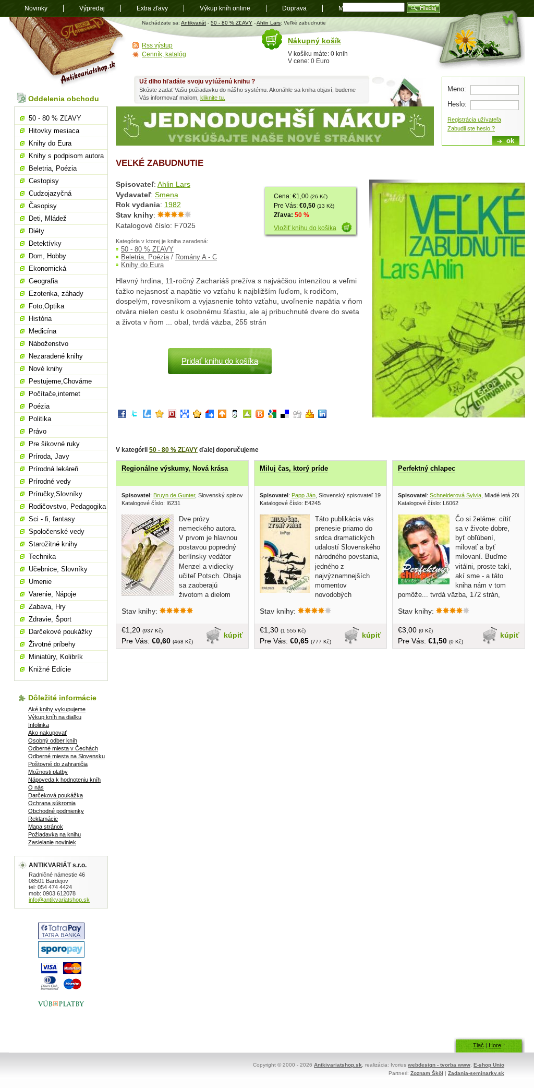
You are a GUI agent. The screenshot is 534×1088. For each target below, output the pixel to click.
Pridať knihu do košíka (219, 360)
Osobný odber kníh (52, 740)
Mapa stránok (45, 826)
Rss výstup (157, 45)
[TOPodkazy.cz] (184, 416)
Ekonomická (47, 268)
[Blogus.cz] (260, 416)
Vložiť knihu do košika (305, 228)
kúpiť (233, 635)
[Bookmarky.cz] (172, 416)
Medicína (42, 331)
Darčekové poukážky (60, 632)
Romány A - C (196, 257)
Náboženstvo (48, 344)
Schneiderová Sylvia (455, 495)
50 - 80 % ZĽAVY (231, 23)
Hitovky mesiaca (54, 131)
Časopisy (43, 206)
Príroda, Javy (49, 456)
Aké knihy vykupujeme (57, 709)
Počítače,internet (54, 394)
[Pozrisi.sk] (234, 416)
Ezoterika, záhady (56, 293)
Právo (37, 431)
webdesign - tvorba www (439, 1065)
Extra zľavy (152, 8)
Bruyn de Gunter (174, 495)
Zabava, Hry (47, 607)
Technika (42, 556)
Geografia (43, 281)
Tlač (478, 1045)
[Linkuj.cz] (147, 416)
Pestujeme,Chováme (60, 381)
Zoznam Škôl (426, 1073)
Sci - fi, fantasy (52, 519)
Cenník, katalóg (164, 54)
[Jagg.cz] (159, 416)
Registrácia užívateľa (474, 119)
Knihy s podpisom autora (66, 156)
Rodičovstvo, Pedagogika (67, 506)
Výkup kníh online (225, 8)
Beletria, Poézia (145, 257)
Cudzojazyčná (50, 193)
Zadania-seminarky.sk (476, 1073)
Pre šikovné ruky (54, 444)
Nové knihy (46, 369)
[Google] (272, 416)
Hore (495, 1045)
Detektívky (45, 243)
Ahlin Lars (269, 23)
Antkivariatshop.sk (338, 1065)
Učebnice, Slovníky (58, 569)
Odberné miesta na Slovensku (66, 756)
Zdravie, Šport (50, 619)
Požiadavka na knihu (54, 834)
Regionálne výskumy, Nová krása (175, 468)
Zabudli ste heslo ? (471, 128)
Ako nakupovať (47, 733)
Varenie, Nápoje (52, 594)
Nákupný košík (314, 41)
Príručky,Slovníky (55, 494)
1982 (172, 204)
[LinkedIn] (322, 416)
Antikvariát (193, 23)
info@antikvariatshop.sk (59, 899)
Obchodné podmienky (56, 811)
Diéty (36, 231)
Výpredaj (92, 8)
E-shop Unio (489, 1065)
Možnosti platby (48, 772)
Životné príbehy (52, 644)
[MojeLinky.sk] (197, 416)
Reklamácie (43, 819)
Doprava (294, 8)
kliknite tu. (212, 97)
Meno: (456, 89)
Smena (166, 194)
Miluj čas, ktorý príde (294, 468)
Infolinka (38, 725)
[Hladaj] (423, 8)
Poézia (39, 406)
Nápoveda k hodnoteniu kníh (64, 779)
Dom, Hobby (47, 256)
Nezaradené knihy (56, 356)
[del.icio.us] (285, 416)
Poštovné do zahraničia (58, 764)
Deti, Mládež (48, 218)
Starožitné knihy (53, 544)
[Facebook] (122, 416)
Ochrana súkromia (52, 803)
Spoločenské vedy (56, 531)
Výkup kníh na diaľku (54, 717)
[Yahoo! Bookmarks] (310, 416)
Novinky (36, 8)
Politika (40, 419)
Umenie (40, 581)
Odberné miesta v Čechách (63, 748)
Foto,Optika (46, 306)
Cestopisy (44, 181)
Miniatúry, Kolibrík (56, 657)
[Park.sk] (222, 416)
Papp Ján (303, 495)
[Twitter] (134, 416)
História (40, 318)
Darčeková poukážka (55, 795)
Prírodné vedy (50, 481)
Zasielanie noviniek (52, 842)
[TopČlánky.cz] (247, 416)
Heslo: (457, 104)
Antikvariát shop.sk (67, 52)
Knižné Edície (50, 669)
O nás (36, 787)
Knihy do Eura (142, 265)
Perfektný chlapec (426, 468)
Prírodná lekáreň (53, 469)
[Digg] (297, 416)
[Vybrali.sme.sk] (209, 416)
